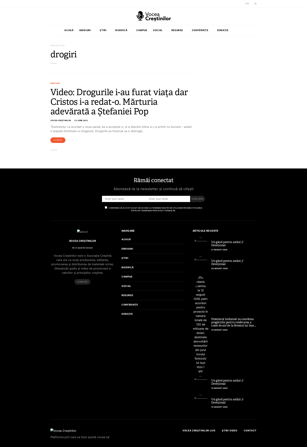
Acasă (69, 30)
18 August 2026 (219, 407)
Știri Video (229, 430)
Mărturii (55, 83)
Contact (250, 430)
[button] (255, 30)
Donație (222, 30)
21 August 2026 (219, 250)
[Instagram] (239, 3)
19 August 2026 (219, 330)
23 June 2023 (81, 120)
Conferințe (200, 30)
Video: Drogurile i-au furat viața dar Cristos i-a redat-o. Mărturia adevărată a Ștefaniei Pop (119, 102)
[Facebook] (231, 3)
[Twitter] (235, 3)
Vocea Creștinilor (60, 120)
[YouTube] (88, 291)
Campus (141, 30)
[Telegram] (93, 291)
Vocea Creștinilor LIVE (198, 430)
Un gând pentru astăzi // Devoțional (227, 243)
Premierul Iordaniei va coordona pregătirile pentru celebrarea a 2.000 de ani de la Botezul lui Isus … (233, 322)
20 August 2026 (219, 268)
